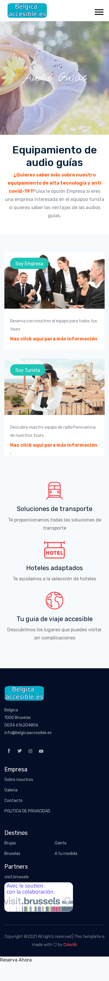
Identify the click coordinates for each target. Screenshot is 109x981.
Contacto (13, 800)
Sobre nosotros (18, 779)
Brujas (10, 843)
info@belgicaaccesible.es (28, 732)
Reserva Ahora (16, 960)
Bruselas (12, 853)
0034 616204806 (21, 725)
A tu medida (66, 853)
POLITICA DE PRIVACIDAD (27, 811)
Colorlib (70, 944)
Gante (61, 843)
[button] (99, 11)
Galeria (10, 790)
